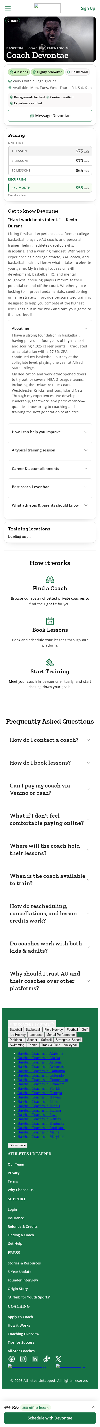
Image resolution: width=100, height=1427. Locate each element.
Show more (17, 1145)
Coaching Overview (23, 1334)
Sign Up (88, 8)
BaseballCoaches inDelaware (40, 1084)
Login (12, 1209)
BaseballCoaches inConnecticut (42, 1080)
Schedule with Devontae (50, 1418)
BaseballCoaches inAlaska (38, 1058)
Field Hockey (53, 1029)
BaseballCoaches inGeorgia (39, 1093)
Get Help (15, 1243)
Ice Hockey (18, 1035)
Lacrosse (36, 1035)
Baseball (16, 1029)
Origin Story (18, 1288)
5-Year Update (19, 1271)
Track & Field (50, 1045)
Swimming (17, 1045)
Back (14, 20)
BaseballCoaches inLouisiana (41, 1128)
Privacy (14, 1172)
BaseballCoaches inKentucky (41, 1123)
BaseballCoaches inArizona (39, 1062)
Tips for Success (21, 1342)
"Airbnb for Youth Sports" (29, 1297)
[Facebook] (12, 1359)
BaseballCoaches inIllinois (38, 1106)
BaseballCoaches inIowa (37, 1115)
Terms (13, 1181)
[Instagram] (23, 1359)
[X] (58, 1359)
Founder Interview (23, 1280)
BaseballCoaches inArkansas (40, 1066)
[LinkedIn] (35, 1359)
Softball (46, 1040)
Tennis (32, 1045)
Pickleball (16, 1040)
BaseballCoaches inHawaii (39, 1097)
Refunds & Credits (23, 1226)
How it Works (19, 1325)
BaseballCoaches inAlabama (40, 1053)
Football (72, 1029)
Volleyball (70, 1045)
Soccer (32, 1040)
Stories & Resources (24, 1263)
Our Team (16, 1164)
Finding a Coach (21, 1235)
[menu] (8, 8)
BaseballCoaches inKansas (39, 1119)
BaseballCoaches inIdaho (37, 1101)
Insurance (16, 1218)
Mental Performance (60, 1035)
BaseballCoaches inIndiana (39, 1110)
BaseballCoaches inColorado (40, 1075)
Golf (85, 1029)
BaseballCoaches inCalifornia (41, 1071)
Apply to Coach (20, 1317)
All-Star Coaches (21, 1351)
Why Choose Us (20, 1189)
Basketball (33, 1029)
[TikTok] (46, 1359)
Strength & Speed (68, 1040)
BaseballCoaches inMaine (38, 1132)
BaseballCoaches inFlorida (38, 1088)
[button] (50, 328)
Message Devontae (52, 115)
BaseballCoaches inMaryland (40, 1136)
